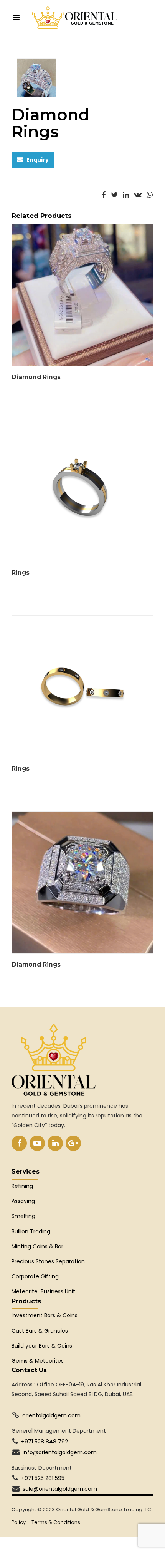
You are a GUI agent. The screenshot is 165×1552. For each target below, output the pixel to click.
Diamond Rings (36, 377)
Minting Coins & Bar (37, 1246)
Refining (23, 1186)
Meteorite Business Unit (43, 1291)
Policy (19, 1522)
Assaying (23, 1201)
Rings (21, 572)
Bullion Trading (31, 1231)
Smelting (23, 1216)
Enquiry (37, 160)
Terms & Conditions (55, 1522)
